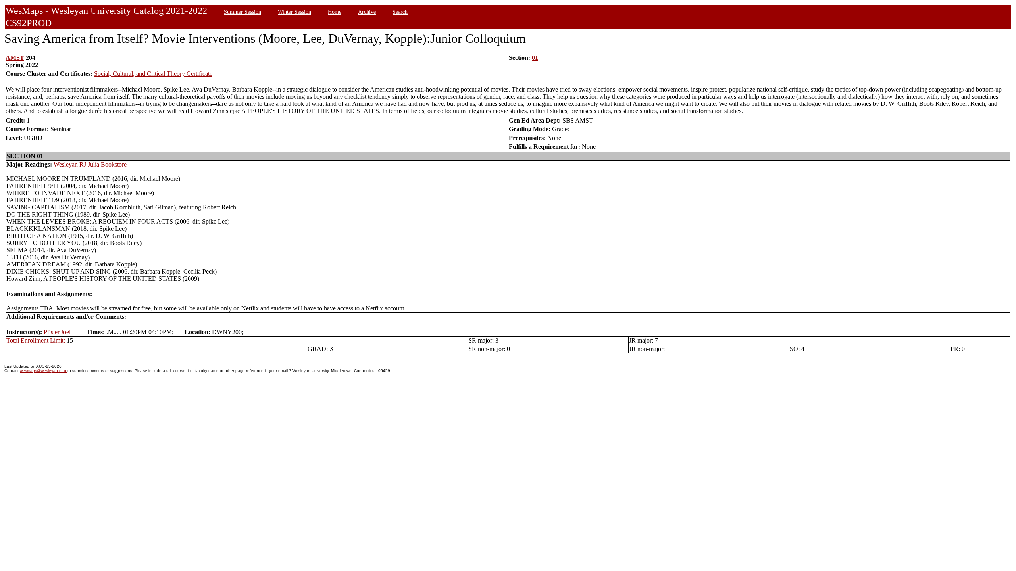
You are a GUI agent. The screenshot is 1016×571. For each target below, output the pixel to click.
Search (400, 12)
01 (535, 57)
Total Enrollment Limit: (36, 340)
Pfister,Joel (58, 332)
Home (334, 12)
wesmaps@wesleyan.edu (43, 370)
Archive (367, 12)
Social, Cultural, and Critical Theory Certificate (153, 73)
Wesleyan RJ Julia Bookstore (90, 164)
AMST (15, 57)
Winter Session (294, 12)
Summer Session (242, 12)
